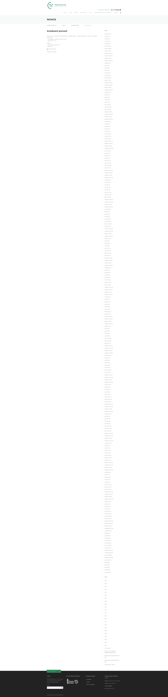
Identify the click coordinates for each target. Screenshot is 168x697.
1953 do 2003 (107, 648)
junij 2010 (106, 506)
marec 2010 (107, 513)
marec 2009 (107, 543)
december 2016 (108, 316)
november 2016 (108, 318)
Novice (90, 12)
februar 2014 (107, 399)
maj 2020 (106, 216)
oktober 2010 (107, 496)
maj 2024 (106, 99)
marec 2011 (107, 484)
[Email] (120, 9)
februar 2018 (107, 282)
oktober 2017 (107, 292)
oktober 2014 (107, 379)
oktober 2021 (107, 175)
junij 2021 (106, 184)
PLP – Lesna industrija (90, 684)
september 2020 (108, 206)
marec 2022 (107, 163)
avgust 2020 (107, 209)
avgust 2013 (107, 413)
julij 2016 (106, 328)
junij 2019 (106, 243)
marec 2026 (107, 46)
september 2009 (108, 528)
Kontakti (116, 12)
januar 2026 (107, 51)
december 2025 (108, 53)
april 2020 (107, 219)
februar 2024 (107, 107)
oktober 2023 (107, 116)
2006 (106, 639)
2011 (106, 624)
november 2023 (108, 114)
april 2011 (107, 482)
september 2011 (108, 469)
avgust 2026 (107, 33)
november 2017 (108, 289)
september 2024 (108, 90)
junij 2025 (106, 68)
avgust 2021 (107, 180)
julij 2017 (106, 299)
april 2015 (107, 365)
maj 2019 (106, 245)
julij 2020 (106, 211)
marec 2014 (107, 396)
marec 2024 (107, 104)
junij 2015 (106, 360)
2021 (106, 595)
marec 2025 (107, 75)
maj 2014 (106, 392)
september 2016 (108, 323)
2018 (106, 604)
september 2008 (108, 557)
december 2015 (108, 345)
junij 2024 (106, 97)
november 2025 (108, 55)
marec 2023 (107, 133)
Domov (65, 12)
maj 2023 (106, 129)
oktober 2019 (107, 233)
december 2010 (108, 491)
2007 (106, 636)
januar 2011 (107, 489)
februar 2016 (107, 340)
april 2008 (107, 569)
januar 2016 (107, 343)
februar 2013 (107, 428)
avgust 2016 (107, 326)
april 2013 (107, 423)
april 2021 (107, 189)
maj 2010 (106, 508)
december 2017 (108, 287)
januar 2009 (107, 547)
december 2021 (108, 170)
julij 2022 (106, 153)
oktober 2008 (107, 555)
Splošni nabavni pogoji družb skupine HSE (112, 656)
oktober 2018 (107, 262)
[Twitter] (112, 9)
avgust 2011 (107, 472)
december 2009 (108, 521)
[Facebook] (114, 9)
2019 (106, 601)
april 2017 (107, 306)
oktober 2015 (107, 350)
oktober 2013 (107, 409)
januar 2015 (107, 372)
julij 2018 (106, 270)
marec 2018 (107, 279)
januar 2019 (107, 255)
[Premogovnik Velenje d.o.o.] (57, 5)
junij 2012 (106, 448)
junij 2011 (106, 477)
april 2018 (107, 277)
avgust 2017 (107, 297)
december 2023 (108, 111)
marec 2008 (107, 572)
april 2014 (107, 394)
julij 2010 (106, 504)
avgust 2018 (107, 267)
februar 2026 (107, 48)
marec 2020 (107, 221)
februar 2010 (107, 516)
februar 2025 (107, 77)
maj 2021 (106, 187)
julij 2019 (106, 241)
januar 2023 (107, 138)
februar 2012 (107, 457)
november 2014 (108, 377)
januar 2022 (107, 167)
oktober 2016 (107, 321)
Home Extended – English (110, 664)
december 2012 (108, 433)
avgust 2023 (107, 121)
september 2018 (108, 265)
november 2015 (108, 348)
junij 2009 (106, 535)
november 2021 (108, 172)
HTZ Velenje (89, 679)
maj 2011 (106, 479)
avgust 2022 (107, 150)
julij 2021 (106, 182)
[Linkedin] (116, 9)
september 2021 (108, 177)
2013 (106, 618)
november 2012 (108, 435)
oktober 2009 (107, 526)
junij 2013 (106, 418)
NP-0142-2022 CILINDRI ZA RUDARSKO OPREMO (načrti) (110, 652)
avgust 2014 (107, 384)
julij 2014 (106, 387)
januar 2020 (107, 226)
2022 (106, 592)
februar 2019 (107, 253)
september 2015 (108, 353)
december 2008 (108, 550)
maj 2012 (106, 450)
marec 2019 (107, 250)
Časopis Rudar (83, 12)
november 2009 (108, 523)
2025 (106, 583)
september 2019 (108, 236)
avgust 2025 (107, 63)
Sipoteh (88, 682)
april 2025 (107, 72)
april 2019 (107, 248)
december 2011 (108, 462)
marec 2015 (107, 367)
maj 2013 (106, 421)
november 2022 (108, 143)
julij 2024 (106, 94)
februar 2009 (107, 545)
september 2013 (108, 411)
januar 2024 (107, 109)
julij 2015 (106, 357)
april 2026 (107, 43)
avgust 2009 (107, 530)
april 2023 (107, 131)
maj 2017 (106, 304)
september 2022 (108, 148)
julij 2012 (106, 445)
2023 (106, 589)
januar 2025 (107, 80)
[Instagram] (57, 671)
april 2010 (107, 511)
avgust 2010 (107, 501)
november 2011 (108, 465)
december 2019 (108, 228)
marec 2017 (107, 309)
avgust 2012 (107, 443)
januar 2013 (107, 430)
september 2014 (108, 382)
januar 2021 (107, 197)
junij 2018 (106, 272)
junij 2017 (106, 301)
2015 (106, 613)
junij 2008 (106, 564)
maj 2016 (106, 333)
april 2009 (107, 540)
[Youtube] (118, 9)
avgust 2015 (107, 355)
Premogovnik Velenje (52, 49)
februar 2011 (107, 487)
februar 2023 (107, 136)
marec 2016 (107, 338)
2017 (106, 607)
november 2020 (108, 202)
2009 (106, 630)
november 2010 (108, 494)
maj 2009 (106, 538)
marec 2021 (107, 192)
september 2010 (108, 499)
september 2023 (108, 119)
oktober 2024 (107, 87)
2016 (106, 610)
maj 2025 (106, 70)
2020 (106, 598)
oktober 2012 (107, 438)
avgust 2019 (107, 238)
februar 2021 (107, 194)
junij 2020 (106, 214)
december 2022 (108, 141)
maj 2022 (106, 158)
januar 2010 (107, 518)
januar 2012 (107, 460)
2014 (106, 615)
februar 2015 (107, 370)
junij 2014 (106, 389)
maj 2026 (106, 41)
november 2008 (108, 552)
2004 (106, 645)
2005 (106, 642)
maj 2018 (106, 275)
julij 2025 (106, 65)
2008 (106, 633)
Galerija (76, 12)
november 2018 (108, 260)
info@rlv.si (110, 685)
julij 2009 (106, 533)
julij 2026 (106, 36)
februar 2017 (107, 311)
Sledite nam (50, 671)
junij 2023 (106, 126)
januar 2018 (107, 284)
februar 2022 (107, 165)
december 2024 (108, 82)
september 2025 (108, 60)
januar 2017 (107, 314)
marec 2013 (107, 426)
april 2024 (107, 102)
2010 (106, 627)
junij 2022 (106, 155)
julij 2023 (106, 124)
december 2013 (108, 404)
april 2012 (107, 452)
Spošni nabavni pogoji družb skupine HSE (112, 661)
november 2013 (108, 406)
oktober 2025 (107, 58)
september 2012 (108, 440)
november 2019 (108, 231)
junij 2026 (106, 38)
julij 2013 (106, 416)
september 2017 (108, 294)
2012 (106, 621)
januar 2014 (107, 401)
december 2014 (108, 375)
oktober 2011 (107, 467)
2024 (106, 586)
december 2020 (108, 199)
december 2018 (108, 258)
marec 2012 (107, 455)
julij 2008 (106, 562)
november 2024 (108, 85)
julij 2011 (106, 474)
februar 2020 (107, 223)
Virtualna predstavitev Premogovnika (102, 12)
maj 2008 (106, 567)
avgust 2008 (107, 560)
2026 (106, 580)
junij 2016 (106, 331)
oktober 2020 (107, 204)
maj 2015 (106, 362)
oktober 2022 (107, 146)
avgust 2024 (107, 92)
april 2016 (107, 336)
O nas (70, 12)
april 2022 (107, 160)
